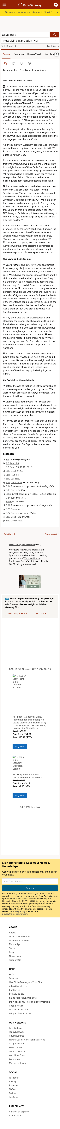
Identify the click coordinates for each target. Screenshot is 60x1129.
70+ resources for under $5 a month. (30, 12)
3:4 (7, 459)
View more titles (30, 806)
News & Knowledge (19, 936)
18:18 (22, 467)
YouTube (13, 1097)
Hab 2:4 (15, 474)
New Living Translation (22, 544)
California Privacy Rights (23, 997)
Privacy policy (16, 993)
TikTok (12, 1089)
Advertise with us (18, 986)
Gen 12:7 (10, 497)
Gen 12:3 (14, 467)
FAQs (12, 974)
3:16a (8, 493)
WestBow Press (17, 1055)
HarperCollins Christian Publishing (27, 1039)
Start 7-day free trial (17, 613)
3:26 (8, 509)
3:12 (8, 478)
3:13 (8, 482)
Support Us (15, 960)
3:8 (7, 467)
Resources (19, 53)
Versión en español (19, 1111)
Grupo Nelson (16, 1043)
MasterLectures (17, 1063)
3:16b (9, 501)
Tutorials (13, 978)
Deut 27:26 (16, 470)
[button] (56, 5)
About (12, 932)
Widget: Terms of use (20, 1013)
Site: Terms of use (18, 1009)
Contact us (14, 990)
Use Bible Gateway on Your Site (25, 982)
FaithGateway (16, 1028)
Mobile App (15, 944)
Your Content (51, 53)
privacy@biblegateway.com (15, 914)
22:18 (29, 467)
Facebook (14, 1077)
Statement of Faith (19, 940)
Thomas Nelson (17, 1051)
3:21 (8, 505)
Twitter (13, 1093)
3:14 (8, 486)
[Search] (54, 34)
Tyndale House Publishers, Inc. (24, 560)
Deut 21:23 (16, 482)
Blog (11, 952)
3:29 (8, 520)
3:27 (8, 513)
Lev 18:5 (15, 478)
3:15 (8, 490)
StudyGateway (16, 1031)
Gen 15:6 (14, 463)
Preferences (15, 1115)
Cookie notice (16, 1005)
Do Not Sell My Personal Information (29, 1001)
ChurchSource (16, 1035)
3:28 (8, 516)
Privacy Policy (19, 911)
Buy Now (19, 746)
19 (40, 493)
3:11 (8, 474)
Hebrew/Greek (34, 53)
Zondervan (15, 1059)
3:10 (8, 470)
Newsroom (15, 956)
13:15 (23, 497)
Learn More (40, 613)
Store (12, 948)
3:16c (34, 493)
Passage (6, 53)
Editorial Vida (16, 1047)
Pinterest (14, 1085)
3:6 (7, 463)
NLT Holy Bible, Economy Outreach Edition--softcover (27, 776)
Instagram (14, 1081)
